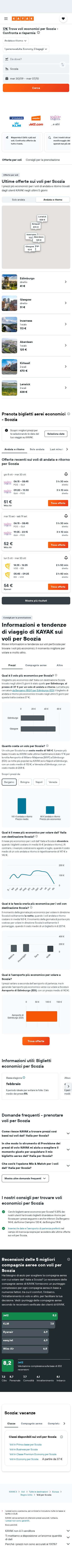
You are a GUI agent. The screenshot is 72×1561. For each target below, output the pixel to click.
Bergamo (9, 782)
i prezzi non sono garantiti (17, 1520)
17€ (5, 29)
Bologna (24, 782)
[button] (6, 18)
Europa (55, 1491)
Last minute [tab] (57, 449)
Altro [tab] (60, 665)
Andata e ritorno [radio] (53, 199)
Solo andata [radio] (18, 199)
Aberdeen (26, 342)
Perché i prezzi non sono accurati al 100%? (31, 1544)
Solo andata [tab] (37, 449)
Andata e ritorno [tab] (14, 449)
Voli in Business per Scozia (24, 1449)
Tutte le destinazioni (38, 1491)
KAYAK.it (13, 1491)
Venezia (53, 782)
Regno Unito (27, 1494)
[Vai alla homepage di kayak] (23, 18)
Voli (23, 1491)
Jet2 (20, 1362)
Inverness (26, 320)
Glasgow (25, 299)
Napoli (39, 782)
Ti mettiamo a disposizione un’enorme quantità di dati (33, 1537)
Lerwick (25, 384)
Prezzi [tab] (12, 665)
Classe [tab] (11, 1423)
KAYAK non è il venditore (20, 1531)
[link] (36, 1041)
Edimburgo (27, 278)
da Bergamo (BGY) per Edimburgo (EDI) (33, 690)
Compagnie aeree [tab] (36, 665)
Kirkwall (25, 363)
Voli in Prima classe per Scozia (25, 1444)
